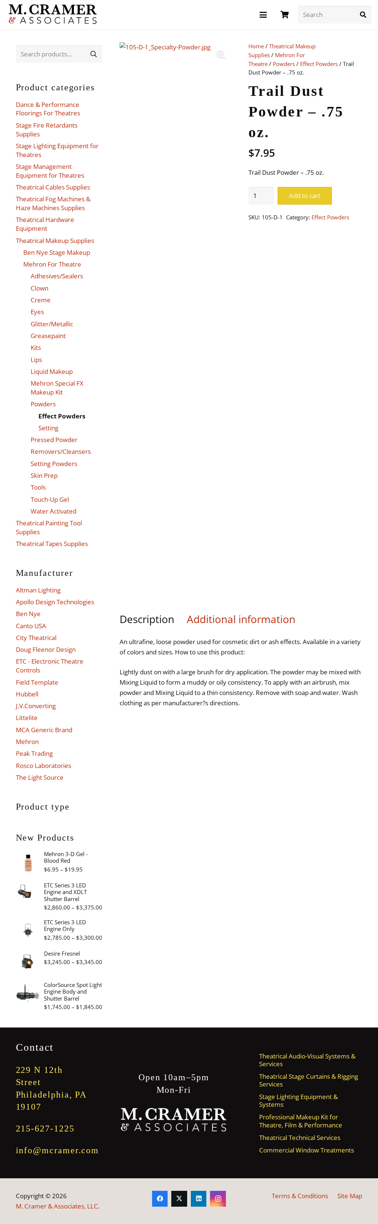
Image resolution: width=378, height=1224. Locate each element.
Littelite (27, 717)
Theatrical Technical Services (299, 1137)
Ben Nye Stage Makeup (56, 252)
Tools (38, 487)
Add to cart (304, 195)
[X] (179, 1199)
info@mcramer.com (57, 1150)
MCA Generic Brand (44, 730)
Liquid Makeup (52, 371)
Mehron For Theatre (52, 264)
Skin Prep (44, 475)
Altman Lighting (38, 590)
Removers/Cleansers (61, 451)
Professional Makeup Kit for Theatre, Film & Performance (300, 1121)
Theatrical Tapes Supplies (52, 543)
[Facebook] (160, 1199)
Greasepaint (48, 335)
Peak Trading (34, 753)
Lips (36, 359)
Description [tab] (147, 619)
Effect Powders (319, 63)
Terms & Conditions (300, 1196)
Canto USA (31, 626)
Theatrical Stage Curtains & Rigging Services (308, 1080)
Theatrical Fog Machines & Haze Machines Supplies (53, 203)
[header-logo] (53, 15)
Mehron (27, 741)
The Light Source (39, 777)
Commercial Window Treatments (306, 1150)
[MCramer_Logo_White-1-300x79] (173, 1119)
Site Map (349, 1196)
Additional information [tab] (241, 619)
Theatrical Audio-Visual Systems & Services (307, 1060)
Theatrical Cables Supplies (53, 187)
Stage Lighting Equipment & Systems (298, 1100)
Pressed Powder (54, 439)
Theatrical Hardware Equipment (45, 224)
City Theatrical (36, 637)
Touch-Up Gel (50, 499)
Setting (48, 428)
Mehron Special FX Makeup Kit (57, 387)
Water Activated (53, 511)
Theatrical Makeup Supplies (55, 240)
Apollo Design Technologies (55, 602)
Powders (284, 63)
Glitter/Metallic (52, 324)
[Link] (285, 15)
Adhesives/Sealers (57, 276)
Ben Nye (28, 613)
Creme (41, 300)
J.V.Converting (36, 706)
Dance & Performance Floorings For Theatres (48, 109)
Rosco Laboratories (43, 765)
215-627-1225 (45, 1128)
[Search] (363, 15)
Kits (36, 347)
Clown (39, 288)
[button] (263, 14)
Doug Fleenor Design (46, 649)
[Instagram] (218, 1199)
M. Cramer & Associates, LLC (57, 1206)
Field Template (37, 682)
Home (256, 46)
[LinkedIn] (199, 1199)
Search (94, 53)
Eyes (37, 311)
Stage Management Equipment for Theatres (50, 171)
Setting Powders (54, 463)
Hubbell (27, 694)
